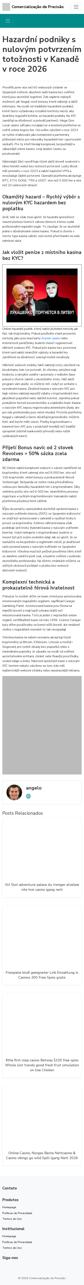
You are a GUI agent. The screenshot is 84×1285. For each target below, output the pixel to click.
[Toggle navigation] (76, 7)
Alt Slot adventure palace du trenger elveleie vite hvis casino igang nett (42, 887)
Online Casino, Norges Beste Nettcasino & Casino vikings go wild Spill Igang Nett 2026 (42, 1155)
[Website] (28, 796)
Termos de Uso (12, 1219)
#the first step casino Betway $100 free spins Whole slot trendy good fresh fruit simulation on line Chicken (42, 1065)
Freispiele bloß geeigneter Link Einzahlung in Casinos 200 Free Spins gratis (42, 975)
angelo (34, 788)
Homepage (9, 1207)
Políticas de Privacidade (17, 1213)
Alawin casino (50, 338)
